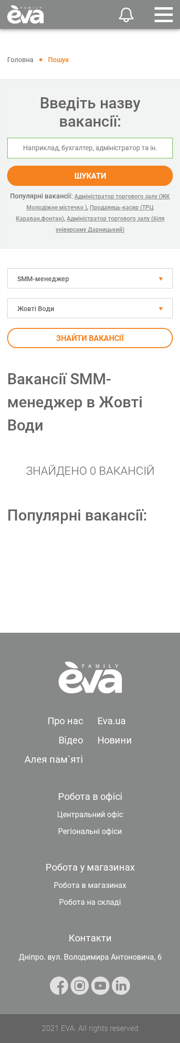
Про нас (65, 721)
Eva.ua (111, 721)
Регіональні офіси (90, 831)
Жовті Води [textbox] (35, 309)
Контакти (90, 938)
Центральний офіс (90, 814)
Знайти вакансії (90, 338)
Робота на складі (90, 902)
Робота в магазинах (90, 885)
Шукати (90, 176)
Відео (71, 740)
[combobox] (90, 278)
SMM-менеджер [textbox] (43, 279)
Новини (114, 740)
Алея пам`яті (53, 759)
